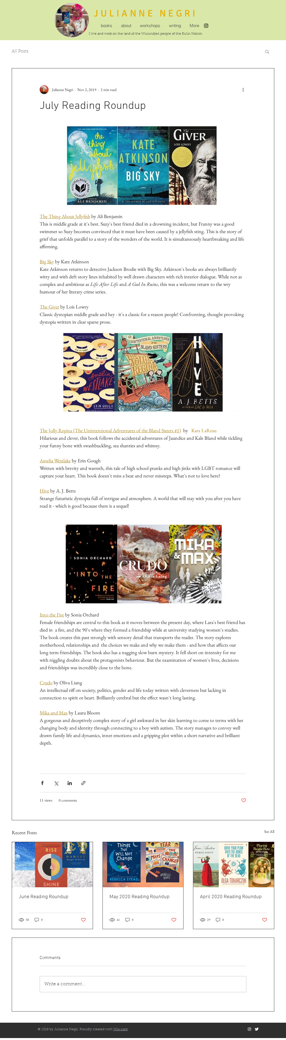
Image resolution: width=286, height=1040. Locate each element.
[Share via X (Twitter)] (56, 783)
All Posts (20, 51)
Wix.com (120, 1029)
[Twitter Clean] (256, 1029)
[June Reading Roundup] (52, 864)
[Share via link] (83, 783)
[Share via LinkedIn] (69, 783)
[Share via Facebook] (42, 783)
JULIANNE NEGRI (145, 13)
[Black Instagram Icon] (206, 25)
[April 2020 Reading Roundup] (233, 864)
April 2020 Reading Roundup (231, 897)
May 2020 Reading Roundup (139, 897)
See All (269, 831)
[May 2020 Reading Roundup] (143, 864)
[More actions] (243, 89)
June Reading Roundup (43, 897)
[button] (267, 51)
